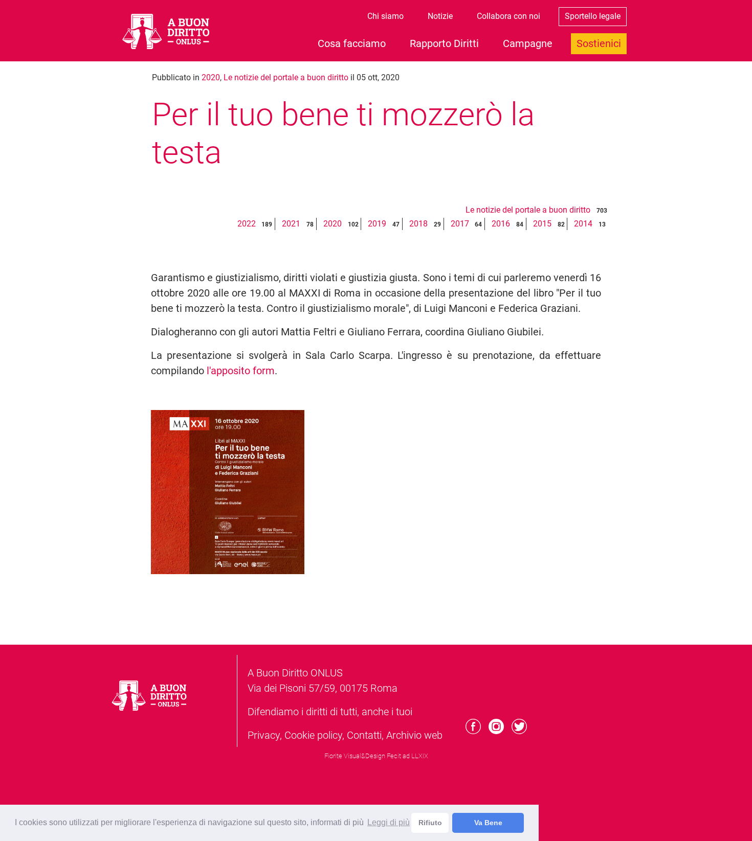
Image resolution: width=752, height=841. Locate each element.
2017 (460, 224)
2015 (542, 224)
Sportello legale (593, 16)
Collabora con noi (508, 16)
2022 (246, 224)
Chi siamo (385, 16)
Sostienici (599, 43)
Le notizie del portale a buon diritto (286, 77)
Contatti (364, 735)
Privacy (264, 735)
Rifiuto (430, 823)
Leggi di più (388, 822)
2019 (377, 224)
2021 (291, 224)
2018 (418, 224)
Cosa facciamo (352, 43)
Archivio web (414, 735)
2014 (583, 224)
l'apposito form (241, 371)
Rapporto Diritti (444, 43)
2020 (211, 77)
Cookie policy (313, 735)
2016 (501, 224)
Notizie (440, 16)
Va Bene (488, 823)
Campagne (527, 43)
